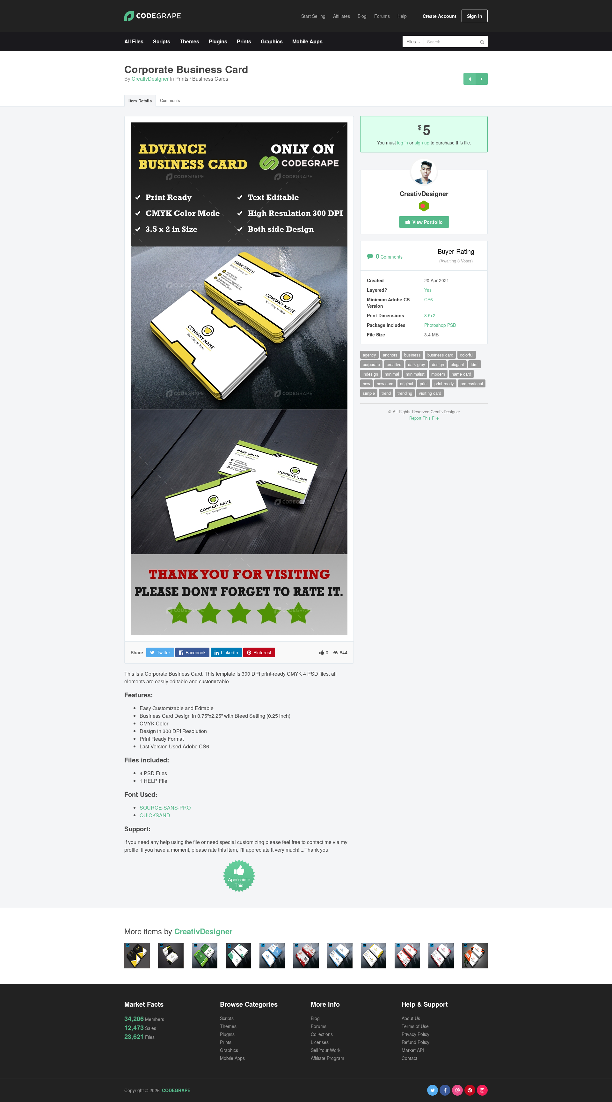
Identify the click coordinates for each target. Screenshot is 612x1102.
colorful (466, 355)
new (366, 383)
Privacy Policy (415, 1034)
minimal (392, 374)
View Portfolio (427, 222)
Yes (428, 290)
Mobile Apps (232, 1058)
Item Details (140, 101)
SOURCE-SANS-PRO (165, 807)
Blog (315, 1018)
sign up (422, 142)
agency (369, 355)
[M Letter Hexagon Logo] (469, 79)
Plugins (227, 1034)
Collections (322, 1034)
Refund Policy (415, 1042)
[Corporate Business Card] (482, 79)
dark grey (416, 364)
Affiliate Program (327, 1058)
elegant (457, 364)
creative (394, 364)
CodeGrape (176, 1090)
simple (369, 393)
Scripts (227, 1018)
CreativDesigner (150, 78)
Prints (181, 78)
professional (472, 383)
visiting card (430, 393)
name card (461, 374)
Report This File (424, 418)
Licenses (320, 1042)
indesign (370, 374)
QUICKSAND (155, 815)
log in (402, 142)
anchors (390, 355)
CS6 (428, 299)
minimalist (415, 374)
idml (474, 364)
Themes (228, 1026)
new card (385, 383)
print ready (444, 383)
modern (438, 374)
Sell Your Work (325, 1050)
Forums (318, 1026)
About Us (411, 1018)
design (438, 364)
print (424, 383)
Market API (413, 1050)
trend (386, 393)
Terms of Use (415, 1026)
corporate (371, 364)
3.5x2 (429, 315)
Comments (170, 100)
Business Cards (210, 78)
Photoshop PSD (440, 325)
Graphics (229, 1050)
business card (440, 355)
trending (404, 393)
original (406, 383)
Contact (409, 1058)
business (412, 355)
